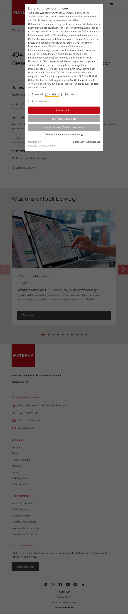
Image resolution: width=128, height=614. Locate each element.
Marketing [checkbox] (70, 94)
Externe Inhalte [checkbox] (40, 101)
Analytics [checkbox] (54, 94)
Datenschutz (93, 141)
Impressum (78, 141)
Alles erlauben (64, 110)
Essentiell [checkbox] (37, 94)
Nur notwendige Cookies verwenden (64, 127)
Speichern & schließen (64, 118)
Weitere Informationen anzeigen (62, 134)
